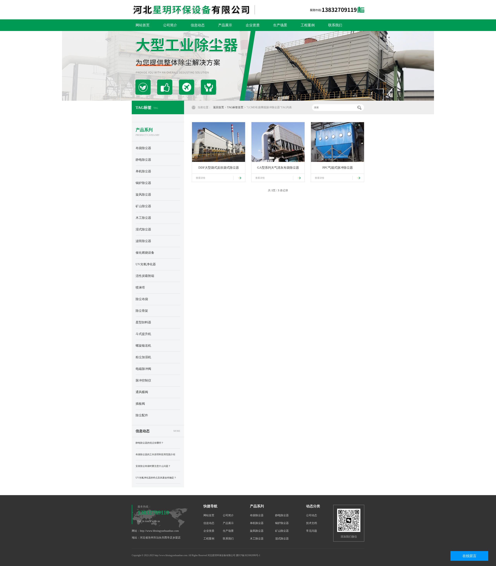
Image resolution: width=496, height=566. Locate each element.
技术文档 (311, 523)
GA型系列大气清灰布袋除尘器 (278, 167)
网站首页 (143, 25)
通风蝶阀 (142, 392)
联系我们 (335, 25)
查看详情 (200, 178)
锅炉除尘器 (143, 183)
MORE (176, 431)
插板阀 (140, 403)
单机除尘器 (143, 171)
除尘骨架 (142, 310)
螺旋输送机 (143, 345)
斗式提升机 (143, 334)
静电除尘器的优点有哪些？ (150, 442)
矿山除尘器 (143, 206)
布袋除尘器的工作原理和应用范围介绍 (155, 454)
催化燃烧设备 (145, 252)
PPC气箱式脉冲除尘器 (337, 167)
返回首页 (218, 107)
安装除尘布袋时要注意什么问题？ (153, 466)
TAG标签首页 (235, 107)
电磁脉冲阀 (143, 368)
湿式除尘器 (143, 229)
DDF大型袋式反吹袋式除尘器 (218, 167)
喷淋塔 (140, 287)
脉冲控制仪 (143, 380)
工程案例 (308, 25)
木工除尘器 (143, 217)
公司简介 (170, 25)
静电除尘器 (143, 159)
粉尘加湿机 (143, 357)
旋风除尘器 (143, 194)
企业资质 (253, 25)
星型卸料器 (143, 322)
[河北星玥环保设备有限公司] (214, 9)
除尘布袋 (142, 299)
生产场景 (280, 25)
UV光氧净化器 (146, 264)
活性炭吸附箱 (145, 275)
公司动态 (311, 515)
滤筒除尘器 (143, 241)
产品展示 (225, 25)
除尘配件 (142, 415)
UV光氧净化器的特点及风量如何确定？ (156, 477)
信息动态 (198, 25)
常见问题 (311, 530)
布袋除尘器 (143, 148)
